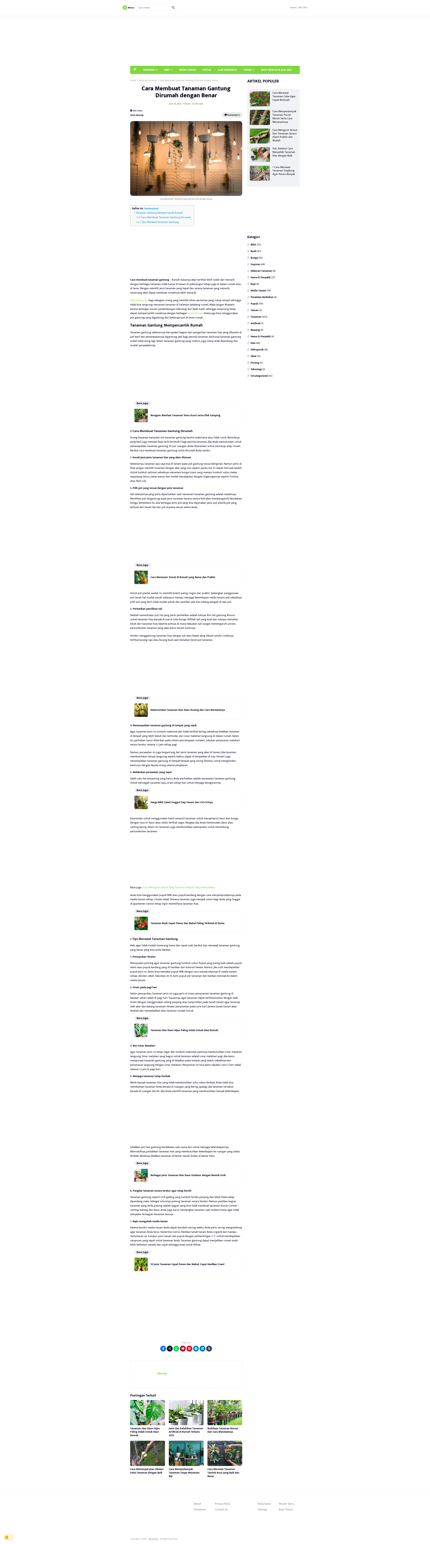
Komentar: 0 (233, 115)
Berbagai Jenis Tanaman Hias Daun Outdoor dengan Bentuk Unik (188, 1175)
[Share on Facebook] (163, 1349)
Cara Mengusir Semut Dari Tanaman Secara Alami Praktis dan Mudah (284, 135)
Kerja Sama (264, 1504)
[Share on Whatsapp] (176, 1349)
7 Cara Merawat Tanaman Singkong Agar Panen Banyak (283, 170)
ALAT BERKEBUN (227, 70)
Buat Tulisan (286, 1509)
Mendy (162, 1373)
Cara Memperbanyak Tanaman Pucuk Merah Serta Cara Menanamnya (284, 116)
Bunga (254, 257)
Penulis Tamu (286, 1504)
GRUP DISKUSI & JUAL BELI (276, 70)
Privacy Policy (222, 1504)
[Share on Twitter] (170, 1349)
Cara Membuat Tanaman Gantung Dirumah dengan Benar (186, 91)
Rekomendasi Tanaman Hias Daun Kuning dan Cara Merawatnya (187, 710)
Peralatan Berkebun (262, 297)
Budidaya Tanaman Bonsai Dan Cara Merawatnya (222, 1430)
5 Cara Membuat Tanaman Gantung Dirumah (165, 217)
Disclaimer (200, 1509)
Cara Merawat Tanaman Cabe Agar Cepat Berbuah (284, 96)
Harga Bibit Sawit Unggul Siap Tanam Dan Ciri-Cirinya (181, 802)
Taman (255, 310)
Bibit (253, 244)
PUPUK (207, 70)
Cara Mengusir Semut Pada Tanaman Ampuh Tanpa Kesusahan (179, 887)
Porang (255, 362)
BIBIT (167, 70)
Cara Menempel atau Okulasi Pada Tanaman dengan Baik (146, 1471)
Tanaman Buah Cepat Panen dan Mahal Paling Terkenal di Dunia (187, 923)
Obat (253, 356)
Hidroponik (257, 349)
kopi (253, 284)
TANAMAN (149, 70)
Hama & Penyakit (261, 277)
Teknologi (256, 369)
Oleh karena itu (139, 300)
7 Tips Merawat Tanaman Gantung (159, 222)
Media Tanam (258, 290)
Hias (253, 343)
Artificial (255, 323)
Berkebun (153, 1539)
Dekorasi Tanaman (261, 270)
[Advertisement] (239, 41)
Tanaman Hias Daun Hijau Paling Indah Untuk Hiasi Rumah (184, 1030)
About (197, 1504)
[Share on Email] (183, 1349)
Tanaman (256, 316)
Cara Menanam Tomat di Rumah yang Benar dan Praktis (182, 577)
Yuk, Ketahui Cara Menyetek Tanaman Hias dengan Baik (283, 152)
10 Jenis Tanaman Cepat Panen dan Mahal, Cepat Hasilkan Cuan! (187, 1264)
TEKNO (248, 70)
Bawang (255, 330)
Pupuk (254, 303)
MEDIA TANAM (187, 70)
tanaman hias (195, 313)
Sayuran (255, 264)
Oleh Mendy (137, 115)
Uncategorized (259, 375)
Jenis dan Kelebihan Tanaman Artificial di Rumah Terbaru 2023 (186, 1432)
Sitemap (262, 1509)
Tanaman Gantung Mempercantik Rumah (159, 213)
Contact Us (221, 1509)
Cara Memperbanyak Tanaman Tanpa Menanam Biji (184, 1473)
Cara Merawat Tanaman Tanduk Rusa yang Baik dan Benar (223, 1473)
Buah (253, 251)
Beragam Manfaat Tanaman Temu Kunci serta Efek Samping (185, 415)
